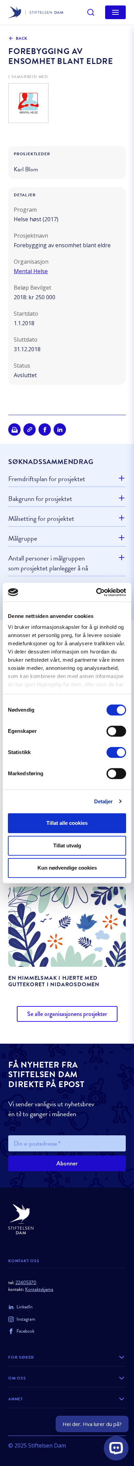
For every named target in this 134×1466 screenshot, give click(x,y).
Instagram (25, 1319)
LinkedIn (24, 1306)
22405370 (25, 1282)
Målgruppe (22, 538)
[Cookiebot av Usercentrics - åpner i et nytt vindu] (96, 592)
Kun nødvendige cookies (67, 868)
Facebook (25, 1331)
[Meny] (115, 12)
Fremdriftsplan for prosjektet (46, 479)
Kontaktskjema (39, 1289)
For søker (21, 1357)
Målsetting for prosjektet (41, 518)
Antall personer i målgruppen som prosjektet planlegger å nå (48, 563)
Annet (15, 1399)
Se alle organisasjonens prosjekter (67, 1013)
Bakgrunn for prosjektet (40, 498)
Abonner (67, 1163)
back (21, 38)
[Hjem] (67, 1219)
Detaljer (103, 801)
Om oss (17, 1378)
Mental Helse (31, 271)
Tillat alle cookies (67, 823)
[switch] (116, 731)
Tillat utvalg (67, 845)
